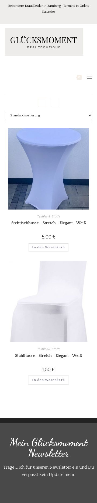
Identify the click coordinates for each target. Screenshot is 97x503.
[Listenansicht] (54, 102)
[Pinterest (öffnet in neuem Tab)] (45, 17)
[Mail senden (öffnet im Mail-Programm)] (60, 17)
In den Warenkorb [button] (48, 247)
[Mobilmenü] (87, 77)
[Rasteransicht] (42, 102)
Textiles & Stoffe (48, 216)
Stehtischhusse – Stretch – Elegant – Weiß (48, 223)
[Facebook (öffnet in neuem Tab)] (38, 17)
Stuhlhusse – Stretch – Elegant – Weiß (48, 356)
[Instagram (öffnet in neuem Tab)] (53, 17)
